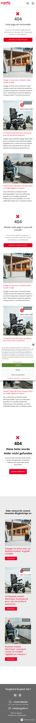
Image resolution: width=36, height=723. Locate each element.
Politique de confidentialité (17, 715)
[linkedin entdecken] (20, 695)
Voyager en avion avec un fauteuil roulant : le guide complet (17, 81)
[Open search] (27, 3)
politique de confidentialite (13, 378)
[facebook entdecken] (15, 695)
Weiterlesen (11, 558)
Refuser (18, 370)
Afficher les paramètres (18, 375)
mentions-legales (25, 378)
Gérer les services (17, 362)
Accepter (18, 365)
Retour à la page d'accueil (18, 40)
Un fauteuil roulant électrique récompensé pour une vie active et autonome (17, 134)
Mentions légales (16, 713)
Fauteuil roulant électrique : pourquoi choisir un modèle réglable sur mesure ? (18, 187)
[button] (33, 345)
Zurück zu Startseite (18, 471)
